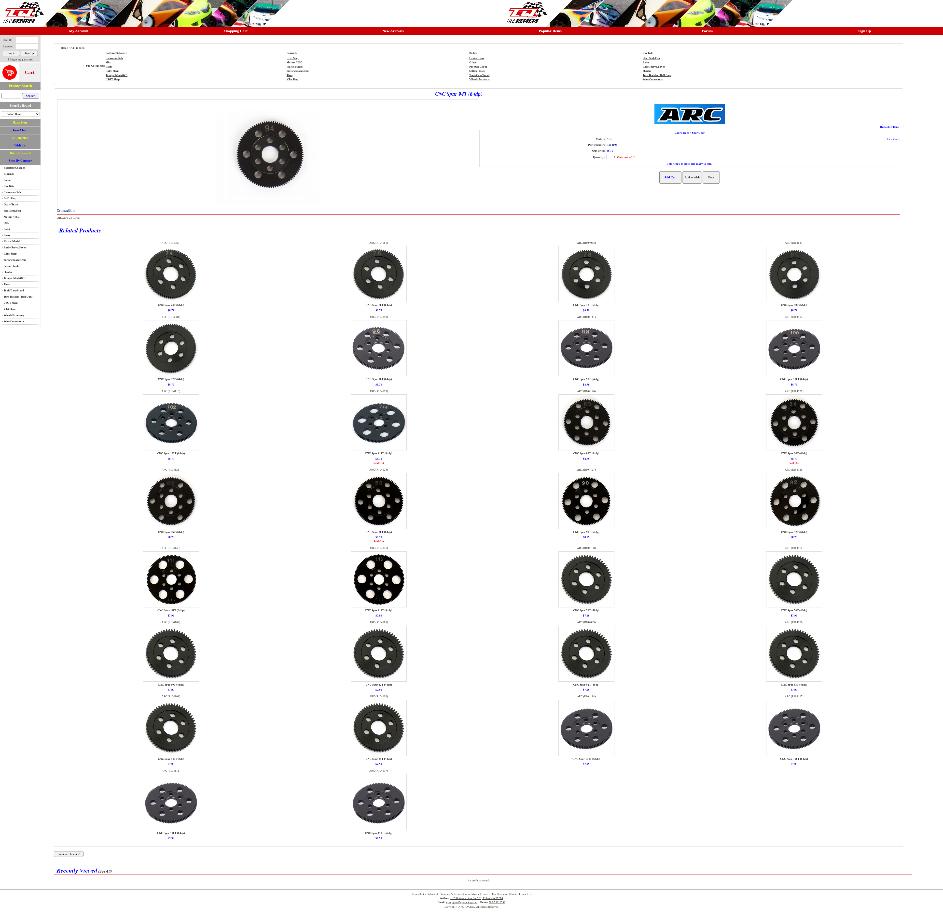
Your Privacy (471, 894)
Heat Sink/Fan (12, 210)
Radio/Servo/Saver (15, 247)
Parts (7, 235)
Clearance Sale (12, 192)
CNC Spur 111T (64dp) (171, 610)
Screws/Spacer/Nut (15, 260)
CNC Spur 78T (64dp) (586, 305)
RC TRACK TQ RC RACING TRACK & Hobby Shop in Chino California (22, 10)
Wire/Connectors (14, 321)
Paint (7, 229)
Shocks (8, 272)
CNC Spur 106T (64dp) (794, 759)
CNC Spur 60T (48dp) (171, 684)
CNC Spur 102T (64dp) (171, 453)
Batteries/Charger (14, 167)
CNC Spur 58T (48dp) (794, 610)
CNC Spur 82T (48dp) (586, 684)
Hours (513, 894)
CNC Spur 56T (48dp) (586, 610)
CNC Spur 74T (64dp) (171, 305)
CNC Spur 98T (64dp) (586, 379)
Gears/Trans (11, 204)
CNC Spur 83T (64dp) (586, 453)
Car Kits (9, 186)
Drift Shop (10, 198)
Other (7, 223)
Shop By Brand (20, 105)
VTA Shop (9, 309)
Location (503, 894)
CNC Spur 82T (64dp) (171, 379)
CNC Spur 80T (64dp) (794, 305)
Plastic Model (12, 241)
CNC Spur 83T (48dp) (794, 684)
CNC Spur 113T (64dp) (378, 610)
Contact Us (525, 894)
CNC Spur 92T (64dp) (794, 532)
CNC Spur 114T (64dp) (378, 453)
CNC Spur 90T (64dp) (586, 532)
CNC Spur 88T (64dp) (379, 532)
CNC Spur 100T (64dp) (794, 379)
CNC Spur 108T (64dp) (171, 833)
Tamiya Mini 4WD (15, 278)
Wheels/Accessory (14, 315)
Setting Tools (11, 266)
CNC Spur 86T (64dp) (171, 532)
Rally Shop (10, 253)
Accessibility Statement (425, 894)
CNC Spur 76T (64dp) (379, 305)
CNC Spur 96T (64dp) (379, 379)
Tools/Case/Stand (14, 290)
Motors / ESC (12, 217)
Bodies (7, 180)
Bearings (9, 173)
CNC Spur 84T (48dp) (171, 759)
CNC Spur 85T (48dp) (379, 759)
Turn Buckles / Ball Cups (18, 296)
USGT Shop (11, 303)
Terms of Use (488, 894)
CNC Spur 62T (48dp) (379, 684)
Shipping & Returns (451, 894)
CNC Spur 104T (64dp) (586, 759)
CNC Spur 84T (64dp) (794, 453)
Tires (7, 284)
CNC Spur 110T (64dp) (378, 833)
